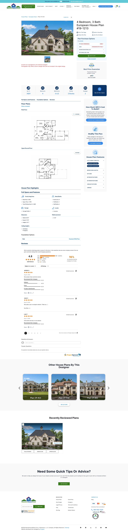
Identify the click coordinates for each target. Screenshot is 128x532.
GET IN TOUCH (64, 483)
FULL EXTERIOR (27, 451)
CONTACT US (94, 497)
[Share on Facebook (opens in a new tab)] (28, 293)
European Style (33, 16)
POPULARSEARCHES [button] (68, 6)
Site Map (58, 510)
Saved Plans (70, 499)
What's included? (25, 106)
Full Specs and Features (28, 99)
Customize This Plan (95, 143)
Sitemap (67, 527)
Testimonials (71, 507)
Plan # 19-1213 (57, 443)
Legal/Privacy (59, 504)
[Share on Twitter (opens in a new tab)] (31, 293)
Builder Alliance (71, 510)
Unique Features (92, 184)
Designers (70, 502)
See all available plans (76, 1)
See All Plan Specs (99, 92)
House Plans (24, 16)
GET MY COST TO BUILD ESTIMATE (96, 120)
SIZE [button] (56, 6)
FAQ (57, 507)
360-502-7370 (98, 510)
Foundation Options (42, 99)
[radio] (51, 255)
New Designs (59, 502)
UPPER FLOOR (52, 451)
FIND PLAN (39, 506)
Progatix (42, 529)
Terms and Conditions (73, 504)
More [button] (94, 6)
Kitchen (89, 173)
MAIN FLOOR (40, 451)
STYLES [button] (62, 6)
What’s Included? (91, 58)
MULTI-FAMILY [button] (49, 6)
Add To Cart (93, 55)
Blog (92, 499)
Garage (89, 187)
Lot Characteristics (93, 160)
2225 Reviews (32, 261)
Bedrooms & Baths (92, 170)
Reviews (52, 99)
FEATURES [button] (76, 6)
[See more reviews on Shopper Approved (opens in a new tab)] (33, 293)
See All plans (64, 404)
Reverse (69, 53)
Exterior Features (92, 180)
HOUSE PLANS (40, 6)
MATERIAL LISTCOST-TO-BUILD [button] (86, 6)
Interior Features (92, 177)
